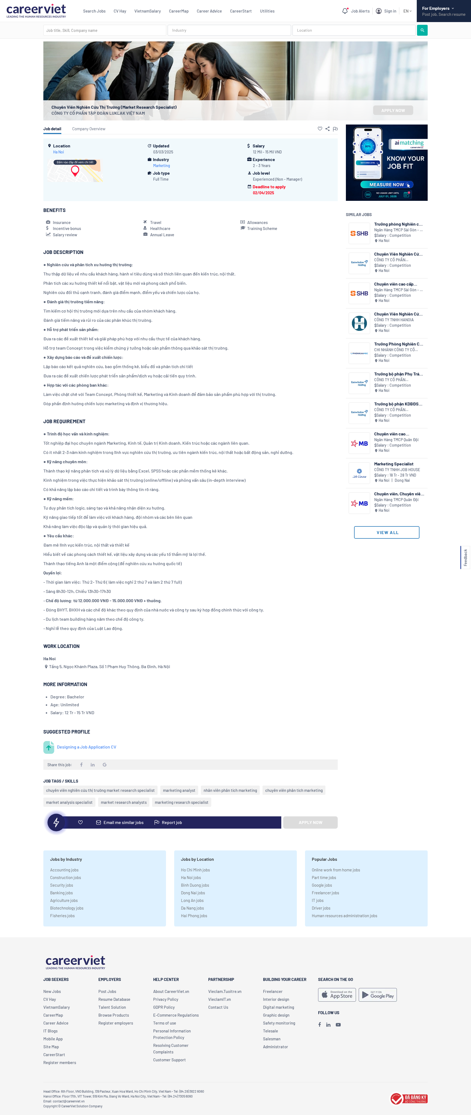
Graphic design (276, 1015)
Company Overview (88, 128)
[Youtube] (338, 1025)
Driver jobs (321, 907)
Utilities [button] (267, 10)
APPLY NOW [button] (393, 110)
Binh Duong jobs (195, 885)
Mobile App (53, 1038)
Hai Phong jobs (194, 915)
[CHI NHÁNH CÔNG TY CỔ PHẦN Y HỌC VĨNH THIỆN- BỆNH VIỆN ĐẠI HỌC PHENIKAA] (359, 353)
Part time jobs (324, 877)
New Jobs (52, 991)
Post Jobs (107, 991)
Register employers (115, 1022)
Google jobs (322, 885)
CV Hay (120, 10)
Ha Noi (58, 152)
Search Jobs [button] (94, 10)
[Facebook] (319, 1025)
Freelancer (273, 991)
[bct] (408, 1098)
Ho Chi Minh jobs (195, 869)
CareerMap (179, 10)
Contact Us (218, 1007)
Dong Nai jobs (193, 892)
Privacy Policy (165, 999)
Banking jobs (61, 892)
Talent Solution (112, 1007)
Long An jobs (192, 900)
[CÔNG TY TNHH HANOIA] (359, 323)
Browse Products (113, 1015)
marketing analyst (179, 790)
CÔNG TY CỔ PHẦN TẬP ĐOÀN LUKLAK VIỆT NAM (98, 113)
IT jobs (318, 900)
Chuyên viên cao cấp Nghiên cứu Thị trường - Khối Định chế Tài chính (397, 283)
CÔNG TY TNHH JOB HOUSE (397, 469)
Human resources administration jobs (344, 915)
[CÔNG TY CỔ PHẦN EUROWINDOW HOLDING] (359, 263)
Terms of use (164, 1022)
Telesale (270, 1030)
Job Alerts (360, 10)
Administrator (275, 1046)
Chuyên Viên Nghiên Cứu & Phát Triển (397, 313)
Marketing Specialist (393, 463)
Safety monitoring (279, 1022)
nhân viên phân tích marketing (230, 790)
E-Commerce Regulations (176, 1015)
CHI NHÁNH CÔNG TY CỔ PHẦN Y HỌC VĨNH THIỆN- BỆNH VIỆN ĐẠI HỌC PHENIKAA (395, 350)
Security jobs (61, 885)
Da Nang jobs (192, 907)
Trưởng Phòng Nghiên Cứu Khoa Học (399, 343)
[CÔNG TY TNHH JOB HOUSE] (359, 473)
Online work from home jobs (336, 869)
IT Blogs (50, 1030)
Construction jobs (65, 877)
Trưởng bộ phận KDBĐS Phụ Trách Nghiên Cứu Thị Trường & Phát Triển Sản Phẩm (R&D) (399, 403)
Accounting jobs (64, 869)
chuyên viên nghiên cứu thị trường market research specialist (100, 790)
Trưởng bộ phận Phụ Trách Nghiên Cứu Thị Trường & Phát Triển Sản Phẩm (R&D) (399, 373)
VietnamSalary (147, 10)
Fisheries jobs (62, 915)
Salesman (271, 1038)
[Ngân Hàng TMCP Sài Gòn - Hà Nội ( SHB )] (359, 233)
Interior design (276, 999)
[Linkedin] (328, 1025)
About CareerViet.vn (171, 991)
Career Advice (209, 10)
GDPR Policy (164, 1007)
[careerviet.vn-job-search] (337, 995)
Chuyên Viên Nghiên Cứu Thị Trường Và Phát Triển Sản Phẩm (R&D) (397, 253)
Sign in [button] (390, 10)
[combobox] (104, 30)
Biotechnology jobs (66, 907)
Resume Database (114, 999)
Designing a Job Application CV (86, 746)
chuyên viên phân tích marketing (294, 790)
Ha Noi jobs (191, 877)
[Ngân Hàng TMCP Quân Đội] (359, 443)
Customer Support (169, 1059)
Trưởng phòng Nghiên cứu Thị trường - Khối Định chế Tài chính (399, 223)
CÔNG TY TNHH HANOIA (394, 319)
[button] (320, 128)
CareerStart (241, 10)
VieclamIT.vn (219, 999)
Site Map (51, 1046)
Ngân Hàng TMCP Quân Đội (396, 439)
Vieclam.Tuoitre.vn (224, 991)
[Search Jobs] (422, 30)
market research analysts (124, 802)
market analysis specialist (69, 802)
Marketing (161, 165)
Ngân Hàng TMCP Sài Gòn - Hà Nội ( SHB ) (399, 230)
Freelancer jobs (325, 892)
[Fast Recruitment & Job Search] (36, 10)
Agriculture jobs (64, 900)
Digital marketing (278, 1007)
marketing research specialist (182, 802)
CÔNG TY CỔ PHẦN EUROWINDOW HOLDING (394, 260)
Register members (59, 1062)
